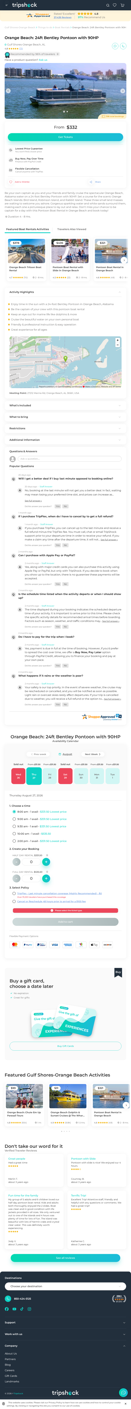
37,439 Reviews (62, 17)
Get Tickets (65, 137)
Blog (8, 1364)
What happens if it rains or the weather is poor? (50, 675)
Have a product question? (26, 59)
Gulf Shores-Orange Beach (20, 27)
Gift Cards (11, 1375)
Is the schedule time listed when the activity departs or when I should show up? (69, 596)
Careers (9, 1370)
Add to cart (65, 921)
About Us (11, 1353)
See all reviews (65, 1257)
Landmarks (12, 1381)
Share (98, 182)
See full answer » (33, 500)
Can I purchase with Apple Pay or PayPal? (46, 555)
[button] (58, 506)
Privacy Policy (55, 1402)
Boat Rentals (62, 27)
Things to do (45, 27)
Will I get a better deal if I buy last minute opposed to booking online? (65, 478)
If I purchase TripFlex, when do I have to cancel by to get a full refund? (65, 516)
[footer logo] (65, 1393)
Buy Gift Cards (65, 1046)
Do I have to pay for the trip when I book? (46, 636)
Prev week (40, 754)
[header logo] (24, 5)
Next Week (91, 754)
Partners (10, 1359)
